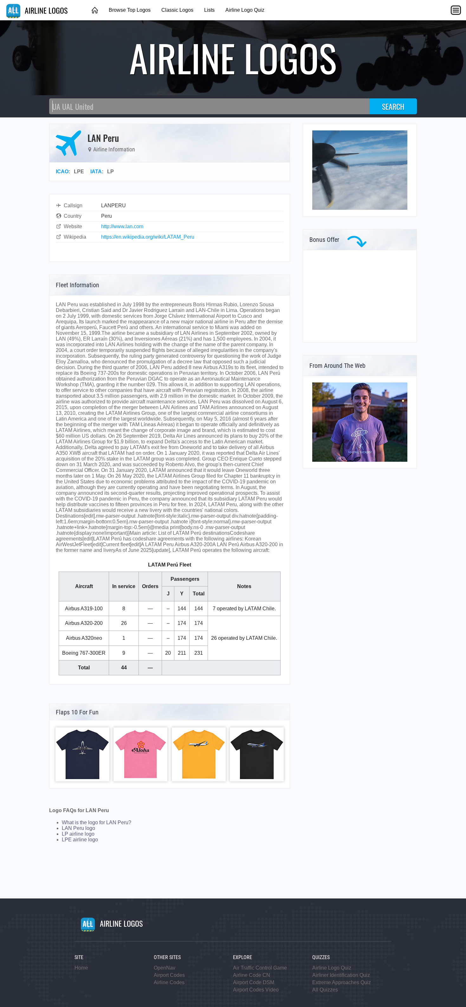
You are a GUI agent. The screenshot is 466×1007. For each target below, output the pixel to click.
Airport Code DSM (253, 982)
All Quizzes (325, 989)
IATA (96, 171)
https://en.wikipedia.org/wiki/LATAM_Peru (147, 237)
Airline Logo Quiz (244, 10)
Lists (209, 10)
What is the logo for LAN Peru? (96, 822)
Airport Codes (169, 975)
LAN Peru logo (78, 828)
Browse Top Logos (130, 10)
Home (81, 968)
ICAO (62, 171)
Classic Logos (177, 10)
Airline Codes (169, 982)
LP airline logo (78, 834)
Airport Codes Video (256, 989)
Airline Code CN (251, 975)
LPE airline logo (80, 839)
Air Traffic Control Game (260, 968)
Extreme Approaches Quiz (341, 982)
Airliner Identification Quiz (341, 975)
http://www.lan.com (122, 226)
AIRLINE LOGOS (45, 10)
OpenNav (164, 968)
